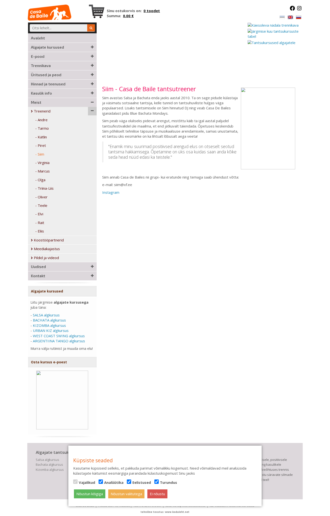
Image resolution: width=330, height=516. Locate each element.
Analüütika (113, 482)
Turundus (168, 482)
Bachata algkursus (49, 464)
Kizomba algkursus (50, 469)
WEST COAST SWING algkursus (59, 335)
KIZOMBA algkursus (49, 325)
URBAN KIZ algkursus (51, 330)
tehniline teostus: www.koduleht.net (165, 512)
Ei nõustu (157, 493)
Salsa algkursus (47, 459)
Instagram (110, 192)
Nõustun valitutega (126, 493)
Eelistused (141, 482)
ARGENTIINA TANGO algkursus (59, 340)
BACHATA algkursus (49, 320)
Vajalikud (87, 482)
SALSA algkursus (46, 315)
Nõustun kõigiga (89, 493)
